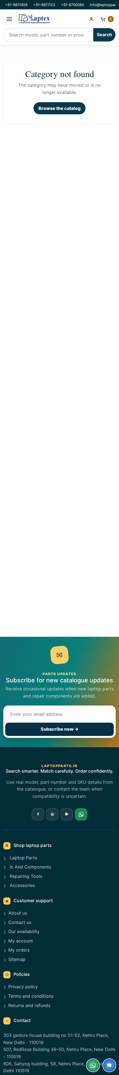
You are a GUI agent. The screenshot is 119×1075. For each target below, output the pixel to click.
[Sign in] (91, 19)
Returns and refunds (29, 1005)
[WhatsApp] (81, 814)
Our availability (24, 931)
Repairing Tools (25, 876)
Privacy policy (23, 986)
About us (17, 913)
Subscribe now (60, 729)
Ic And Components (29, 867)
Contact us (19, 922)
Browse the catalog (59, 108)
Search (104, 34)
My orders (19, 950)
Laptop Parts (22, 857)
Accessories (21, 885)
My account (20, 941)
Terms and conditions (30, 996)
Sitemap (16, 959)
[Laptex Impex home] (51, 19)
